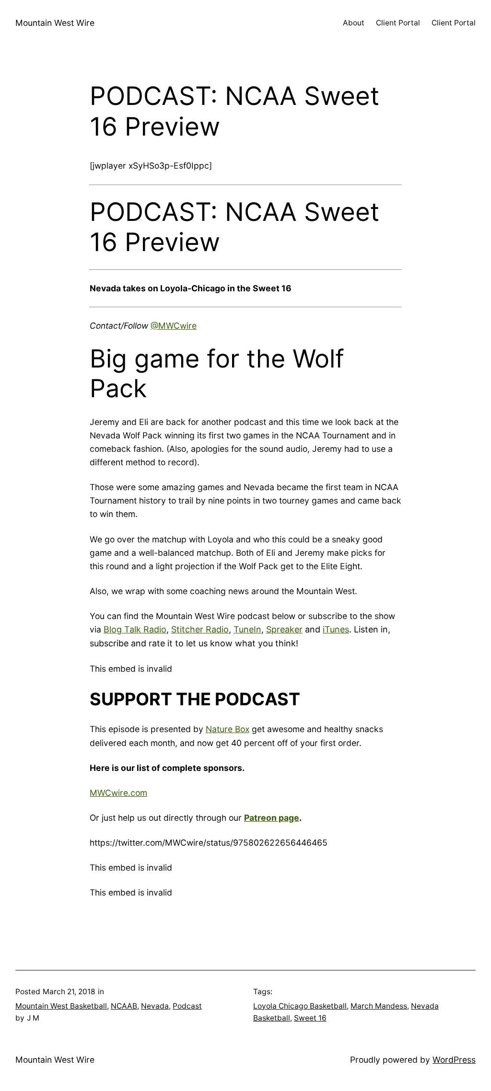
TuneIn (247, 629)
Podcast (187, 1006)
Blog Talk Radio (135, 629)
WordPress (454, 1060)
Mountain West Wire (54, 23)
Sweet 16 (310, 1017)
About (353, 22)
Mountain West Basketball (61, 1006)
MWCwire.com (118, 793)
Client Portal (398, 22)
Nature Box (227, 729)
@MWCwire (174, 326)
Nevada (155, 1006)
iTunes (336, 629)
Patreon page (271, 818)
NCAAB (124, 1006)
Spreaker (284, 629)
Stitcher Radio (200, 629)
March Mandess (379, 1006)
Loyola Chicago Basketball (300, 1006)
